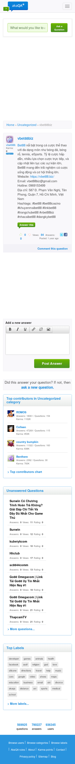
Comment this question (53, 248)
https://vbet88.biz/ (42, 176)
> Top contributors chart (25, 472)
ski (49, 682)
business (28, 682)
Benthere (22, 457)
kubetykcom (18, 541)
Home (10, 125)
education (14, 682)
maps (54, 676)
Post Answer (52, 363)
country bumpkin (27, 442)
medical (56, 688)
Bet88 (21, 145)
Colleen (21, 427)
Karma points (45, 749)
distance (24, 688)
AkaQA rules (18, 749)
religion (35, 664)
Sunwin (15, 529)
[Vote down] (29, 234)
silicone (12, 670)
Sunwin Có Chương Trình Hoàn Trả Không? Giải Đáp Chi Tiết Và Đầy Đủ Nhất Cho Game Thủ (26, 509)
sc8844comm (19, 565)
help (48, 670)
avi (34, 688)
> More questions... (21, 629)
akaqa (12, 688)
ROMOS (21, 412)
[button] (10, 330)
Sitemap (43, 756)
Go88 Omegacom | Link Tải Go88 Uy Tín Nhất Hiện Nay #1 (26, 581)
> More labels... (18, 703)
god (46, 664)
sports (44, 688)
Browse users (16, 742)
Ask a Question (59, 28)
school (12, 694)
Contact (60, 749)
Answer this (26, 225)
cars (11, 676)
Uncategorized (26, 125)
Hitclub (15, 553)
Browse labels (59, 742)
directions (26, 670)
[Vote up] (21, 234)
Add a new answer (18, 322)
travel (38, 670)
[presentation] (10, 330)
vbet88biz (12, 145)
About (31, 749)
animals (39, 658)
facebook (13, 664)
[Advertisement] (37, 82)
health (51, 658)
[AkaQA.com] (15, 6)
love (55, 664)
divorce (59, 682)
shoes (43, 676)
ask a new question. (37, 387)
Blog (53, 756)
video (32, 676)
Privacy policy (27, 756)
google (21, 676)
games (27, 658)
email (40, 682)
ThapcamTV (18, 617)
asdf (25, 664)
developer (14, 658)
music (58, 670)
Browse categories (37, 742)
